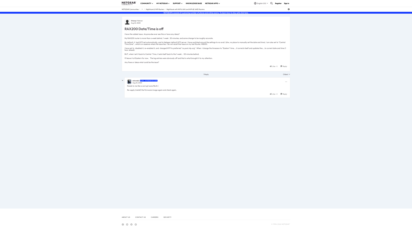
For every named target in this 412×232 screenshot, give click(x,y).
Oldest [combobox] (286, 74)
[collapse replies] (122, 80)
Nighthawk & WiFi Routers (155, 9)
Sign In (286, 3)
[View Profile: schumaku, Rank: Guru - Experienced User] (129, 82)
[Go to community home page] (129, 3)
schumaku (136, 80)
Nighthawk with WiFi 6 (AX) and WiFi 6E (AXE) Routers (185, 9)
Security (167, 217)
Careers (154, 217)
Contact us (140, 217)
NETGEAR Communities (130, 9)
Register (278, 3)
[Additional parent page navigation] (142, 9)
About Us (126, 217)
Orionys (133, 20)
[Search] (271, 3)
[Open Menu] (288, 9)
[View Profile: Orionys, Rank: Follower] (127, 21)
